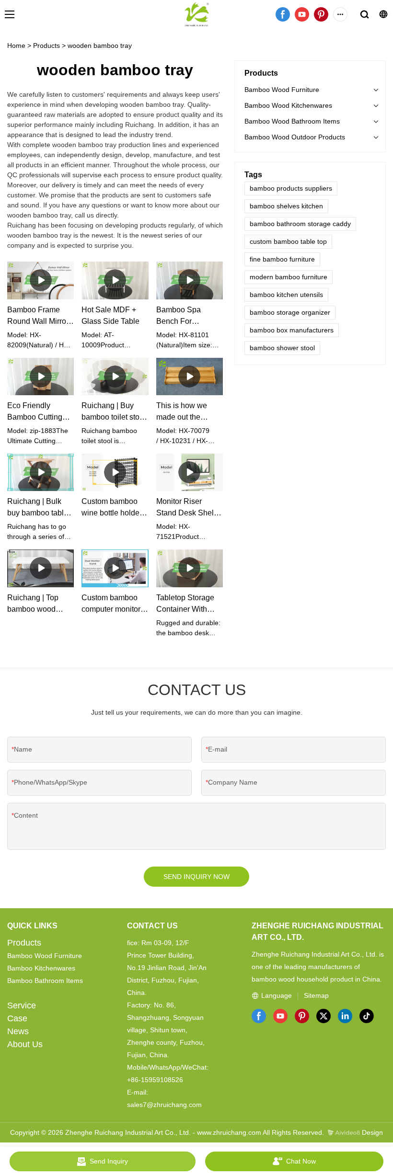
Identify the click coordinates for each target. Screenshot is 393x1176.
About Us (25, 1044)
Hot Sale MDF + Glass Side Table (110, 315)
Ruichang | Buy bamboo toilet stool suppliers (113, 412)
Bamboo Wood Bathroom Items (292, 121)
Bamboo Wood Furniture (281, 89)
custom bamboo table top (288, 241)
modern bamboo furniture (288, 277)
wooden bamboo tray (100, 45)
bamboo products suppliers (291, 188)
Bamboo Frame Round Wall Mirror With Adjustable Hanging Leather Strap (38, 316)
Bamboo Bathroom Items (45, 980)
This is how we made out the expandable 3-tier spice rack (186, 412)
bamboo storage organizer (290, 312)
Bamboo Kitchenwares (41, 968)
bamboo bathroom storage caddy (300, 224)
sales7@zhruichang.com (164, 1104)
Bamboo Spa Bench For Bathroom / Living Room (186, 316)
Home (16, 45)
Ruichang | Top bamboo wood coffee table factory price (39, 604)
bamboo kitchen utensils (286, 294)
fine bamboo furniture (282, 259)
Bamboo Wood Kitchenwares (288, 105)
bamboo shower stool (282, 348)
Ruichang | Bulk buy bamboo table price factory (37, 508)
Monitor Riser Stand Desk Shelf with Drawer (186, 508)
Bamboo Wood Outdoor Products (294, 137)
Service (21, 1005)
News (18, 1031)
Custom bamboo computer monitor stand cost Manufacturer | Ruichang (110, 604)
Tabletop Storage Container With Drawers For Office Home (188, 604)
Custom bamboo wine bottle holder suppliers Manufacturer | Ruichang (111, 508)
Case (17, 1018)
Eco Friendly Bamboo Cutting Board (34, 412)
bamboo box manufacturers (292, 330)
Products (46, 45)
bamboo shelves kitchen (286, 206)
